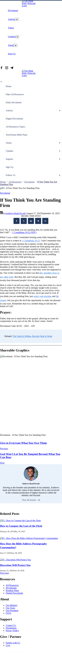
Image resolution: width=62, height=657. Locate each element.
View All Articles (29, 500)
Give (8, 645)
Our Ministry (12, 605)
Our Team (10, 608)
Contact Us (11, 625)
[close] (1, 81)
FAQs (8, 613)
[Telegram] (11, 68)
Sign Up (12, 53)
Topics (11, 28)
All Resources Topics (15, 126)
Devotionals (11, 588)
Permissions (11, 628)
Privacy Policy (12, 630)
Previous (4, 448)
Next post (4, 573)
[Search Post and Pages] (1, 64)
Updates (11, 36)
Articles (11, 19)
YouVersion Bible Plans (16, 135)
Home (8, 86)
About (11, 45)
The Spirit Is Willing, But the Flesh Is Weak (32, 336)
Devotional (13, 10)
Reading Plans (12, 590)
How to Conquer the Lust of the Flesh (21, 525)
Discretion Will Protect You (15, 565)
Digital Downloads (14, 118)
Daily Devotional (13, 102)
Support (9, 159)
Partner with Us (13, 643)
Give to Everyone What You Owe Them (23, 442)
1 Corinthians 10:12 (31, 240)
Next (2, 463)
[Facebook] (1, 68)
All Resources (12, 585)
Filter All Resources (15, 94)
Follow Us (10, 175)
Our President (12, 610)
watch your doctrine (42, 296)
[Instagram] (6, 68)
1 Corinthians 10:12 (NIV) (24, 232)
